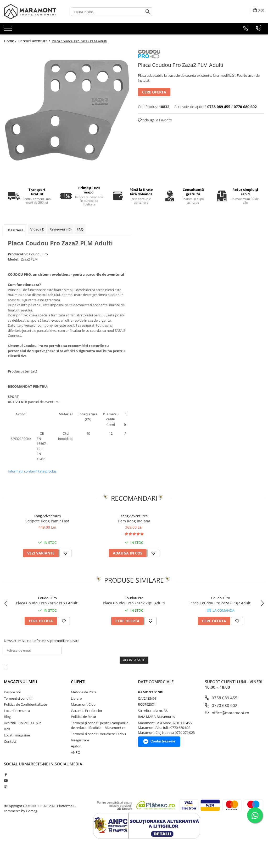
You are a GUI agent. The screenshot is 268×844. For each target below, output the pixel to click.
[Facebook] (5, 774)
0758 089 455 (224, 697)
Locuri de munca (17, 710)
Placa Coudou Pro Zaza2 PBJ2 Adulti (220, 602)
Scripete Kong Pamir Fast (47, 520)
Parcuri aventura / (34, 40)
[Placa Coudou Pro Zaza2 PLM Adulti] (67, 110)
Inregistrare (80, 740)
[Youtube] (5, 780)
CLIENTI (78, 681)
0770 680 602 (224, 705)
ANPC (75, 752)
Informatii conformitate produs (32, 471)
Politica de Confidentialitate (143, 667)
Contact (10, 741)
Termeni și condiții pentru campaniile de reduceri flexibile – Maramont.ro (99, 725)
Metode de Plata (84, 692)
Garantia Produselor (86, 710)
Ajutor (76, 746)
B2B (7, 729)
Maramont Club (83, 704)
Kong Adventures (47, 516)
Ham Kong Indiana (134, 520)
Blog (7, 716)
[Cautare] (147, 11)
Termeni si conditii (18, 698)
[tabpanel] (67, 110)
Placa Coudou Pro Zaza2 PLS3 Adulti (47, 602)
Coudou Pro (47, 597)
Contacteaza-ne (162, 741)
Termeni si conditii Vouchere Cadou (98, 733)
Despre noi (12, 692)
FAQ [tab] (80, 229)
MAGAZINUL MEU (20, 681)
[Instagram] (5, 786)
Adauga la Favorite (157, 119)
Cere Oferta (154, 92)
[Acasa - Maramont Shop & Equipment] (30, 11)
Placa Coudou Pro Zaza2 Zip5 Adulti (134, 602)
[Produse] (8, 30)
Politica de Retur (83, 716)
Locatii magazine (17, 735)
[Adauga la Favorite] (65, 553)
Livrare (76, 698)
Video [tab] (37, 229)
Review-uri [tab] (60, 229)
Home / (11, 40)
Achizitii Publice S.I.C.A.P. (23, 723)
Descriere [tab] (15, 230)
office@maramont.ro (230, 712)
